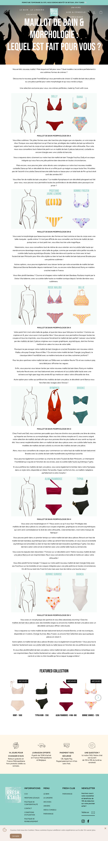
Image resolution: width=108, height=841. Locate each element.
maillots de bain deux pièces (24, 527)
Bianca (87, 379)
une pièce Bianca (21, 555)
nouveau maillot (29, 69)
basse (63, 171)
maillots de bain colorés (41, 445)
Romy (81, 368)
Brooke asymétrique (67, 454)
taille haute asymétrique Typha (80, 462)
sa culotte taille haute (74, 371)
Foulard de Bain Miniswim (71, 459)
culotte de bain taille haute (48, 454)
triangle (45, 152)
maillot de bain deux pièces (84, 79)
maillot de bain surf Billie (46, 360)
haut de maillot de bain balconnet (81, 450)
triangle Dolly (85, 563)
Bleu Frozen (52, 634)
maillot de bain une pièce (37, 179)
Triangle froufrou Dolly (76, 157)
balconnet (79, 149)
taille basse (58, 645)
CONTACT (28, 808)
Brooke (47, 253)
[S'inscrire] (93, 812)
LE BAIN (24, 10)
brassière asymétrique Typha (74, 544)
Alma (81, 538)
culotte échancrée (64, 152)
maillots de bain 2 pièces (31, 341)
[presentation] (98, 697)
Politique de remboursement (31, 820)
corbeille (88, 149)
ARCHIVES (32, 15)
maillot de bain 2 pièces (65, 149)
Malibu (18, 352)
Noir (68, 634)
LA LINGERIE (37, 10)
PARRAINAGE (76, 17)
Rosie (70, 349)
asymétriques (74, 341)
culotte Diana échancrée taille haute (43, 171)
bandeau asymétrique (33, 541)
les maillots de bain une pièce (39, 467)
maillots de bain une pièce (58, 379)
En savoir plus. (90, 830)
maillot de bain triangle (49, 349)
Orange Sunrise (39, 634)
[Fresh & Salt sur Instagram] (83, 821)
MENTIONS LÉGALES (31, 798)
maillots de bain (76, 143)
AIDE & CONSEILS (76, 12)
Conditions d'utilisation (29, 813)
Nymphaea (62, 179)
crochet (64, 349)
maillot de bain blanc (70, 368)
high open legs (34, 374)
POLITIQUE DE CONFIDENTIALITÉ (31, 803)
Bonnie (73, 631)
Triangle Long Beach (82, 352)
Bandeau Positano (77, 275)
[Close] (105, 827)
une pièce (32, 82)
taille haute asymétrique (34, 253)
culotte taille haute (82, 247)
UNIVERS (76, 7)
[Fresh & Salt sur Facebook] (88, 821)
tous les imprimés (28, 338)
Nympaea (91, 467)
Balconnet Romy (78, 267)
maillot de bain (87, 239)
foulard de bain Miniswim (22, 256)
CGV (26, 794)
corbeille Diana (19, 168)
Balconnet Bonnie (21, 267)
